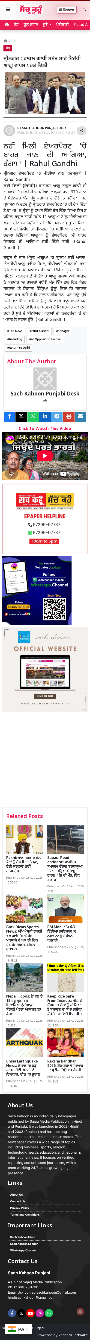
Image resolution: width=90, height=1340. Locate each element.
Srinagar (63, 331)
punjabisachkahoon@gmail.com (50, 1292)
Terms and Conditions (25, 1214)
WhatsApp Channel (23, 1250)
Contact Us (17, 1201)
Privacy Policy (19, 1208)
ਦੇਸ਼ (16, 25)
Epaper (68, 10)
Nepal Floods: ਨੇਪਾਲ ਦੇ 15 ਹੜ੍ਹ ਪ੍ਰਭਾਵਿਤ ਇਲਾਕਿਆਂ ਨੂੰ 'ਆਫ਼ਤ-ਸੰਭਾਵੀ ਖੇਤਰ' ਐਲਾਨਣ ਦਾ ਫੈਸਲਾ (24, 1005)
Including (15, 339)
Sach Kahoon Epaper (24, 1243)
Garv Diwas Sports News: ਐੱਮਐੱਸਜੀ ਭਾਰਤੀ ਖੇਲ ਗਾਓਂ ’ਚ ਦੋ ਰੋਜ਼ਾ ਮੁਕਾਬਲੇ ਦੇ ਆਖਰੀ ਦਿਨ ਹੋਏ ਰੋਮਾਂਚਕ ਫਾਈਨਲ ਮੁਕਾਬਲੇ (24, 938)
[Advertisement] (45, 760)
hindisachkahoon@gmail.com (31, 1297)
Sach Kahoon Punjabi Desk (45, 394)
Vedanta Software (73, 1335)
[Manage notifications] (80, 1311)
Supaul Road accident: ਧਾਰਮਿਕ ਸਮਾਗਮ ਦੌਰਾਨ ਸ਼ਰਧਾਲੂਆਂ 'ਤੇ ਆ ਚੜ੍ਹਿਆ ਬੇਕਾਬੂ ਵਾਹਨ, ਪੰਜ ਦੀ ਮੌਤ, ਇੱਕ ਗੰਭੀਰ (65, 869)
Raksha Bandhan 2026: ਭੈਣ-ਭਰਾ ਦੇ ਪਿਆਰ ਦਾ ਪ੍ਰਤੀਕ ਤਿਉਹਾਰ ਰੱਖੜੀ (65, 1066)
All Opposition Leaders (46, 339)
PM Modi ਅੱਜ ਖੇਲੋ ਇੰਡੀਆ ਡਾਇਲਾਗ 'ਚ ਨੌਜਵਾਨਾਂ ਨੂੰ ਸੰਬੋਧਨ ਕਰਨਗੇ (61, 934)
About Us (16, 1194)
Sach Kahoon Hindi (22, 1237)
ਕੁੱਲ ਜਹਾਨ (31, 25)
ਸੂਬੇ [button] (45, 25)
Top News (16, 331)
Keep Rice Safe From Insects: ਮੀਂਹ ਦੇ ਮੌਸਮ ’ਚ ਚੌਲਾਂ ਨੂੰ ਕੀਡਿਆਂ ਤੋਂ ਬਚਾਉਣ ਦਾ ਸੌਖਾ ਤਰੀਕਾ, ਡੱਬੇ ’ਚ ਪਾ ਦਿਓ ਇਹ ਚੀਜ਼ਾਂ (65, 1005)
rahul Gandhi (40, 331)
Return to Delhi (19, 348)
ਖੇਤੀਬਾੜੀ (62, 25)
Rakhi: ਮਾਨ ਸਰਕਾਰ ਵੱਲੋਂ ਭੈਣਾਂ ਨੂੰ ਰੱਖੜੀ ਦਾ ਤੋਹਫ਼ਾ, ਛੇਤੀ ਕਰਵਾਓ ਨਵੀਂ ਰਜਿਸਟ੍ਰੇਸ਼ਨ (23, 865)
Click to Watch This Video (45, 429)
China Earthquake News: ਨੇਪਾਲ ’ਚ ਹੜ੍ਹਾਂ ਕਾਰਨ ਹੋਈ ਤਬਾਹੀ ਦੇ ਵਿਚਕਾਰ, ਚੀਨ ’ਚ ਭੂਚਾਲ (23, 1068)
